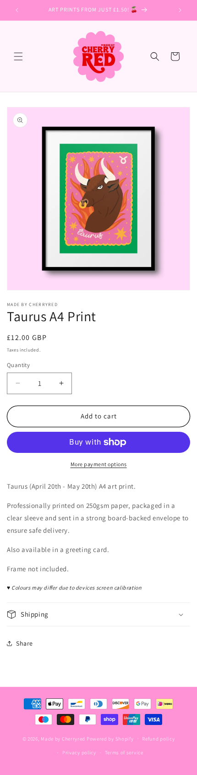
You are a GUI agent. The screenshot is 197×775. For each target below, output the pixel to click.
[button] (18, 56)
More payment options (99, 464)
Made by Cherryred (63, 738)
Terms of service (124, 752)
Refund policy (158, 739)
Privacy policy (79, 752)
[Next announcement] (180, 10)
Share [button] (24, 643)
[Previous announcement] (17, 10)
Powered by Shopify (110, 738)
